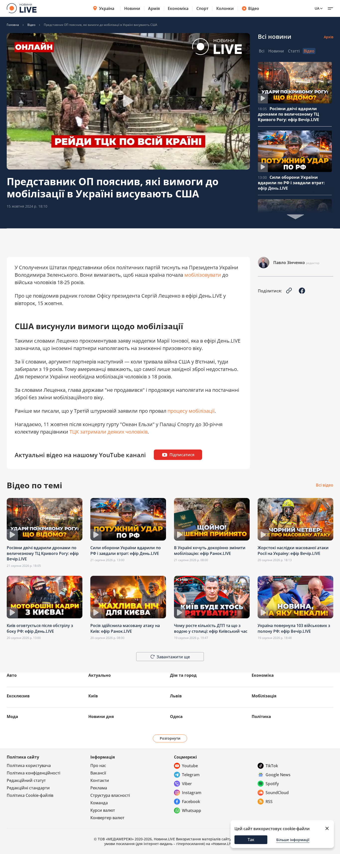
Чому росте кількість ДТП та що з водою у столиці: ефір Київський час (210, 628)
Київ (93, 696)
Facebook (191, 801)
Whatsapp (191, 810)
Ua (317, 8)
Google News (278, 774)
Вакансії (98, 773)
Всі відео (324, 485)
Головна (13, 25)
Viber (187, 783)
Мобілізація (264, 696)
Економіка (178, 8)
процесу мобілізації (191, 410)
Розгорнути (170, 738)
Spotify (272, 783)
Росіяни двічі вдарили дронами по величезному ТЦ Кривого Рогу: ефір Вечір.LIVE (288, 114)
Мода (12, 716)
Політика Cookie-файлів (30, 795)
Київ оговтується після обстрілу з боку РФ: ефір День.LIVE (40, 628)
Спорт (202, 8)
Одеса (176, 716)
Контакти (99, 780)
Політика (261, 716)
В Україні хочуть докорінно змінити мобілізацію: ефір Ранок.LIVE (209, 550)
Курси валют (102, 810)
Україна (106, 8)
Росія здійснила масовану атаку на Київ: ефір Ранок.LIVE (125, 628)
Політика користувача (29, 765)
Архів (328, 37)
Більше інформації (292, 839)
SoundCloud (277, 792)
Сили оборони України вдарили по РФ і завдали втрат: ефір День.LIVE (291, 183)
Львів (176, 696)
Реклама (98, 788)
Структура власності (110, 795)
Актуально (99, 675)
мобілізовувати (202, 274)
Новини (132, 8)
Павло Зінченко (289, 262)
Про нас (98, 765)
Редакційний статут (26, 780)
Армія (154, 8)
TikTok (272, 765)
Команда (99, 803)
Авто (12, 675)
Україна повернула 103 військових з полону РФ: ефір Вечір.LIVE (294, 628)
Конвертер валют (107, 817)
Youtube (190, 765)
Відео (253, 8)
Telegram (191, 774)
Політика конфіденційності (33, 773)
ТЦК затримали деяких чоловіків (108, 431)
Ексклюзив (18, 696)
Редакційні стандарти (28, 788)
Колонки (225, 8)
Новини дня (101, 716)
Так (251, 839)
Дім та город (183, 675)
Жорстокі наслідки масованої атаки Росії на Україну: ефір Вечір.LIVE (293, 550)
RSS (269, 801)
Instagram (191, 792)
